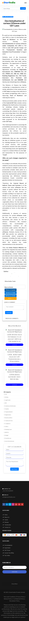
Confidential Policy (18, 598)
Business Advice (8, 417)
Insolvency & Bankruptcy (10, 406)
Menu (22, 8)
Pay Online (7, 555)
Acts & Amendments (9, 441)
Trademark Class (9, 420)
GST (6, 394)
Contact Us (7, 527)
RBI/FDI (7, 432)
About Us (6, 517)
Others (6, 426)
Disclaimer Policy (14, 601)
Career (6, 519)
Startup (6, 397)
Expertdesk (7, 547)
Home (5, 514)
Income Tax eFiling (9, 553)
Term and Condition (9, 596)
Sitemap (6, 522)
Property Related (8, 411)
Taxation (7, 408)
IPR (6, 403)
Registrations (8, 414)
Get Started (14, 344)
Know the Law (8, 438)
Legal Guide (7, 400)
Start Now (14, 469)
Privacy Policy (20, 596)
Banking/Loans (8, 429)
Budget (6, 435)
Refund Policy (8, 598)
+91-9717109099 (7, 491)
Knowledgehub (8, 545)
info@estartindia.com (8, 497)
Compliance (7, 423)
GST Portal (7, 550)
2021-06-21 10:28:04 (9, 16)
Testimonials (7, 524)
